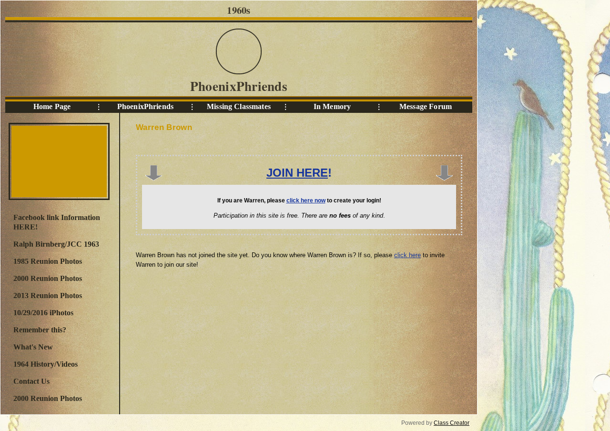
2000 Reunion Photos (47, 278)
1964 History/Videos (45, 364)
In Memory (332, 106)
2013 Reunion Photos (47, 295)
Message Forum (425, 106)
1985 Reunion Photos (47, 261)
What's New (33, 347)
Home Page (52, 106)
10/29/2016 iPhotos (43, 313)
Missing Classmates (239, 106)
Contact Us (31, 381)
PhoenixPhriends (145, 106)
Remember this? (39, 330)
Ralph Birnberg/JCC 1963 (56, 244)
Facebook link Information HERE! (56, 222)
